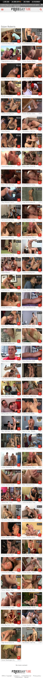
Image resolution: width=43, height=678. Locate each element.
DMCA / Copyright (7, 675)
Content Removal (26, 675)
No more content (21, 665)
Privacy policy (37, 675)
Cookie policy (18, 677)
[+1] (2, 9)
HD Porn (27, 2)
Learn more (16, 6)
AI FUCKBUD (36, 2)
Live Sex (6, 2)
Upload (26, 677)
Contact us (17, 675)
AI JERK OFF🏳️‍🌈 (16, 2)
